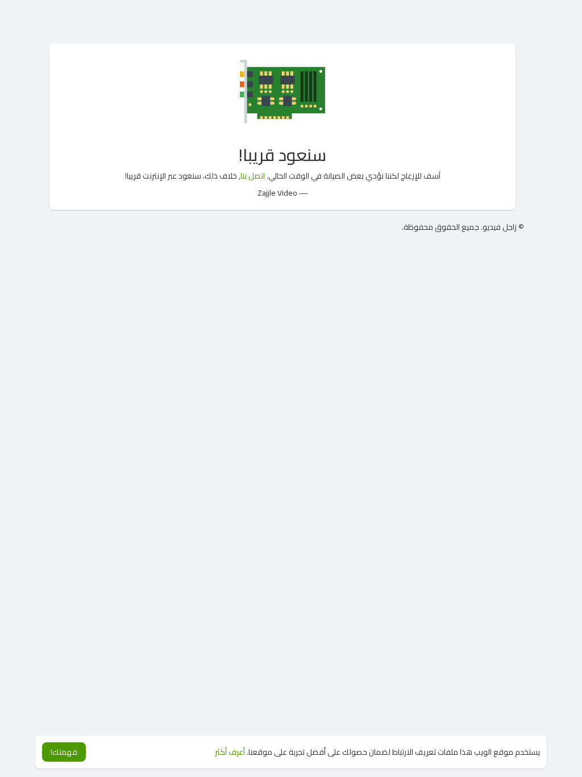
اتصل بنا (252, 175)
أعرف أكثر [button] (230, 752)
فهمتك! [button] (64, 752)
